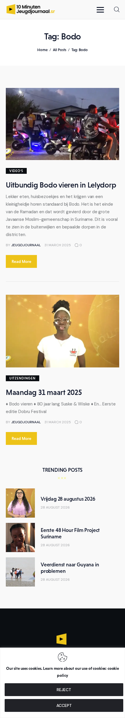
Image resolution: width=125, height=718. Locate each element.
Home (42, 50)
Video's (16, 171)
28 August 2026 (55, 507)
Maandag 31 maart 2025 (44, 392)
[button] (101, 9)
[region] (62, 683)
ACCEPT (64, 705)
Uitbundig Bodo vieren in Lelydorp (61, 185)
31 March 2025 (57, 245)
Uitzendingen (22, 378)
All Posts (59, 50)
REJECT (64, 689)
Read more (21, 261)
